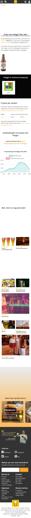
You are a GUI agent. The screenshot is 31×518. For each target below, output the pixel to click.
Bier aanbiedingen (20, 478)
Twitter (6, 457)
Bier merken (19, 476)
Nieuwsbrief (5, 498)
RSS (18, 457)
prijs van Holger (5, 42)
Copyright (4, 493)
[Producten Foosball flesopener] (22, 241)
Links (3, 495)
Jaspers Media (23, 514)
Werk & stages (6, 480)
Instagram (20, 452)
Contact (4, 478)
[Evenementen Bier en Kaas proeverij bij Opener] (8, 283)
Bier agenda (19, 483)
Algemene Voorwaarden (5, 491)
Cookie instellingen (7, 485)
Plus (2, 117)
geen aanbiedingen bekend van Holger (12, 110)
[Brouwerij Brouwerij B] (15, 303)
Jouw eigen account (7, 497)
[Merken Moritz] (8, 324)
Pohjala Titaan (20, 495)
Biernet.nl (6, 514)
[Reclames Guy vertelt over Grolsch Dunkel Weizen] (22, 283)
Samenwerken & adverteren (6, 482)
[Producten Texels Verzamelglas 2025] (8, 241)
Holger (4, 5)
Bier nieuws (19, 480)
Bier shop (18, 481)
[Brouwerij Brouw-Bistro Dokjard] (15, 345)
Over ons (4, 476)
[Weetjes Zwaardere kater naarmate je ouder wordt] (22, 324)
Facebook (7, 452)
